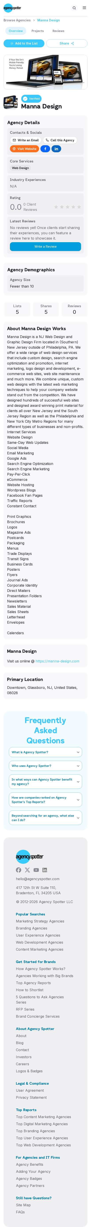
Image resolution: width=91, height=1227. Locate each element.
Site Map (23, 1205)
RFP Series (25, 1009)
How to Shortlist (29, 990)
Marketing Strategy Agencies (40, 921)
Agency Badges (29, 1178)
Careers (22, 1064)
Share (64, 43)
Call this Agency (62, 140)
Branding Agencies (31, 928)
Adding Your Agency (33, 1171)
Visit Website (26, 149)
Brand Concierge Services (38, 1016)
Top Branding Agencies (35, 1131)
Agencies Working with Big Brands (44, 976)
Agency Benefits (29, 1164)
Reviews (58, 31)
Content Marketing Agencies (39, 949)
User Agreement (30, 1090)
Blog (19, 1043)
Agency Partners (30, 1185)
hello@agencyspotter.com (37, 879)
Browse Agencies (17, 20)
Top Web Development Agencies (43, 1145)
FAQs (20, 1212)
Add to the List (26, 43)
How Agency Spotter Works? (40, 969)
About (21, 1036)
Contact (22, 1050)
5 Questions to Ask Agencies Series (40, 999)
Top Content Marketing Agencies (43, 1117)
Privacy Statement (31, 1097)
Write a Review (45, 246)
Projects (38, 31)
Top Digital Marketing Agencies (42, 1124)
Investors (24, 1057)
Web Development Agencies (39, 942)
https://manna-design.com (57, 661)
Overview (16, 31)
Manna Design (48, 20)
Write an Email (28, 140)
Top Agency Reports (33, 983)
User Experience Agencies (38, 935)
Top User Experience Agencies (42, 1138)
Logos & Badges (29, 1071)
